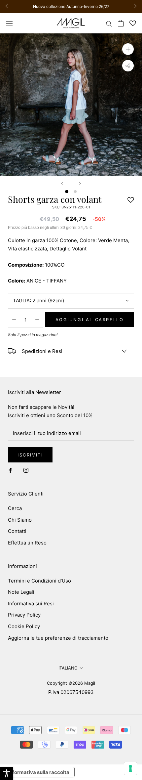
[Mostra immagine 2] (75, 191)
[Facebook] (10, 470)
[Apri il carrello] (121, 23)
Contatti (17, 531)
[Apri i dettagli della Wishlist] (132, 23)
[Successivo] (80, 183)
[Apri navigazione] (9, 23)
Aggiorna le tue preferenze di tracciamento (58, 638)
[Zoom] (128, 49)
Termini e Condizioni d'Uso (39, 581)
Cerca (15, 508)
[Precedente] (62, 183)
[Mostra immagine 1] (66, 191)
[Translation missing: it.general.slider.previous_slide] (8, 6)
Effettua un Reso (27, 543)
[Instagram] (25, 470)
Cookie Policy (24, 626)
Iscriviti (30, 454)
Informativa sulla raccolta (38, 772)
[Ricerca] (109, 23)
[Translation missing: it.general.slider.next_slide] (133, 6)
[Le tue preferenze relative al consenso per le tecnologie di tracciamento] (130, 768)
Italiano (68, 668)
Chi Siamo (20, 520)
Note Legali (21, 592)
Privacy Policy (24, 615)
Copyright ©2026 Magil (71, 683)
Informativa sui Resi (31, 603)
